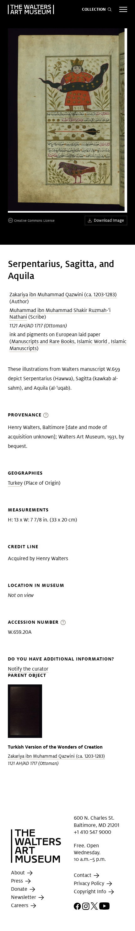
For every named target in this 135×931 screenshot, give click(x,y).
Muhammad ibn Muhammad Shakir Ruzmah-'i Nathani (60, 314)
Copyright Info (90, 891)
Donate (20, 889)
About (18, 872)
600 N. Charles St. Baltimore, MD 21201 (96, 821)
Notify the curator (28, 669)
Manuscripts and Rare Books (42, 341)
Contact (83, 875)
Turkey (15, 483)
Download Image (109, 220)
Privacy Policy (89, 883)
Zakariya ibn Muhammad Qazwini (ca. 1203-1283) (63, 294)
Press (17, 881)
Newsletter (24, 897)
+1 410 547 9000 (92, 832)
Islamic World (92, 341)
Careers (20, 905)
